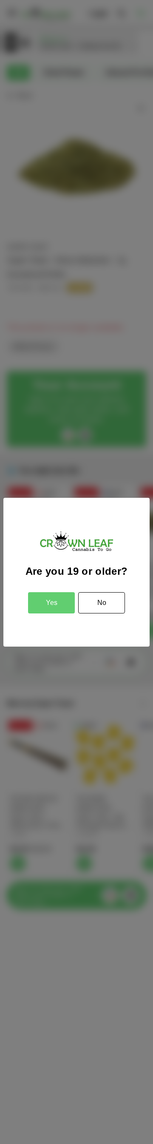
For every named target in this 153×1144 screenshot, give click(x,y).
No (101, 602)
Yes (51, 602)
